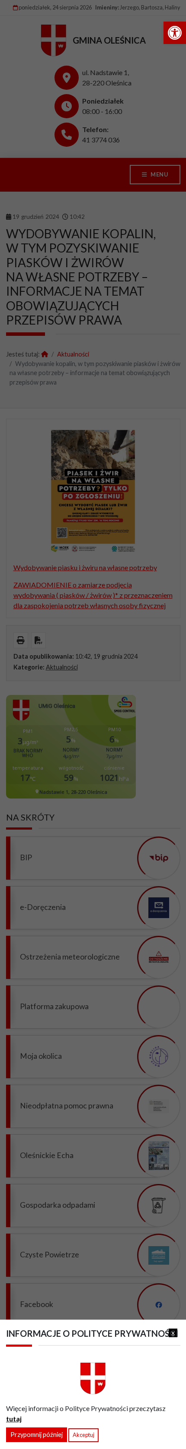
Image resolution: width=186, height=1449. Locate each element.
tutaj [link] (14, 1418)
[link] (175, 33)
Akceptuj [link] (83, 1434)
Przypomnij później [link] (36, 1434)
